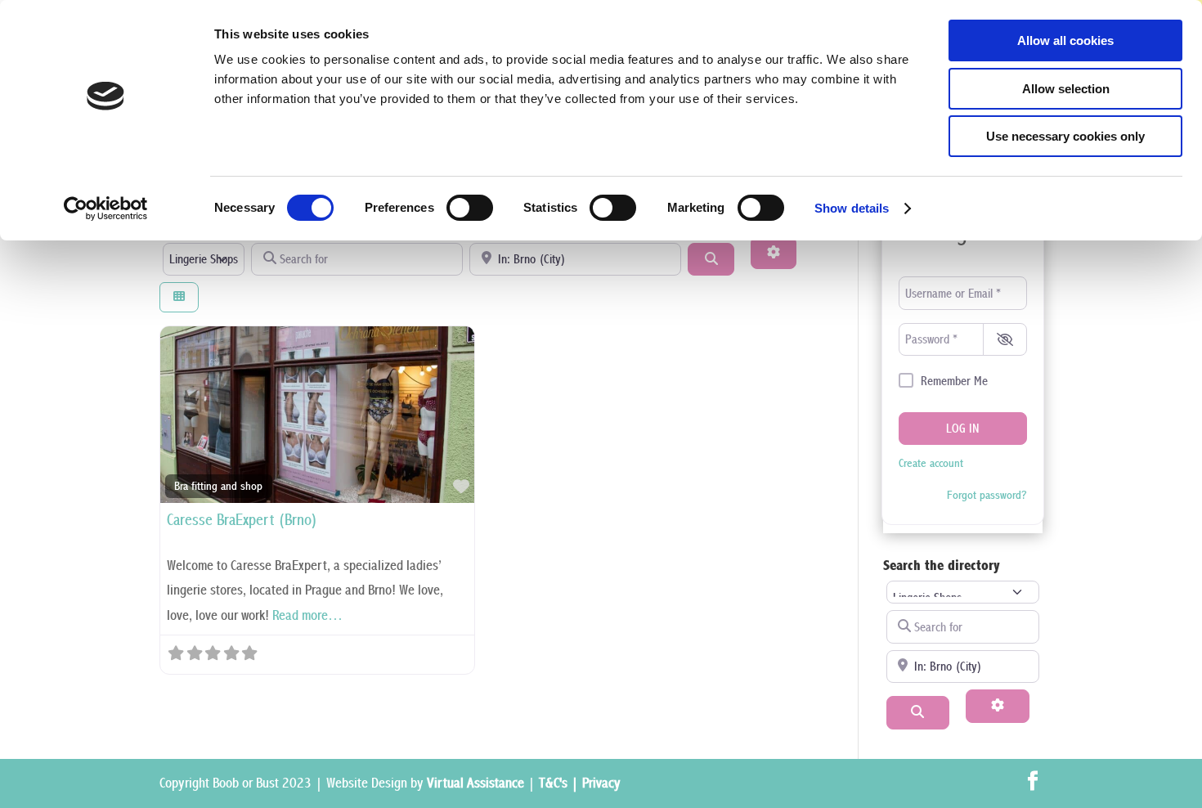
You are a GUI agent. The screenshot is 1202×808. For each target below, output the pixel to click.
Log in (963, 428)
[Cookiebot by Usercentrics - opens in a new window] (105, 208)
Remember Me (954, 381)
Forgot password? (987, 495)
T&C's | (560, 783)
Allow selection (1066, 89)
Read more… (307, 615)
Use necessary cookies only (1065, 136)
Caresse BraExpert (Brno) (242, 520)
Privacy (601, 783)
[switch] (469, 208)
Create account (931, 463)
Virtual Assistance (475, 783)
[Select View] (179, 297)
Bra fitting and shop (218, 486)
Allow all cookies (1065, 40)
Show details (851, 208)
